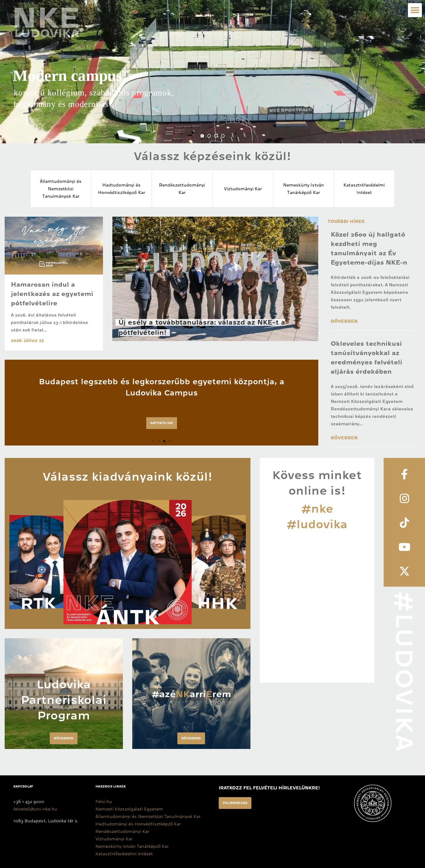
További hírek (346, 221)
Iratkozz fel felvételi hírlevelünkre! (269, 788)
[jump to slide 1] (202, 136)
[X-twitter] (404, 571)
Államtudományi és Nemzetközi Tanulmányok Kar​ (61, 188)
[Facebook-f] (404, 474)
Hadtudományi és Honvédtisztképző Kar (138, 824)
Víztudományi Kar (243, 189)
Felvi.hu (104, 801)
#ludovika (317, 524)
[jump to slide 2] (209, 136)
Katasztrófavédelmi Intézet (124, 854)
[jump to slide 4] (223, 136)
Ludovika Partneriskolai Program (63, 699)
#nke (317, 509)
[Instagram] (404, 498)
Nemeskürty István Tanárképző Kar (132, 846)
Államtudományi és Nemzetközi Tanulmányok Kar (148, 816)
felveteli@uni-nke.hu (35, 809)
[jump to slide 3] (216, 136)
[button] (415, 10)
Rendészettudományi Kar (122, 831)
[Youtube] (404, 547)
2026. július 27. (27, 340)
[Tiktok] (404, 522)
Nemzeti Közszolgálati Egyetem (129, 809)
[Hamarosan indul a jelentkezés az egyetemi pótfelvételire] (54, 246)
